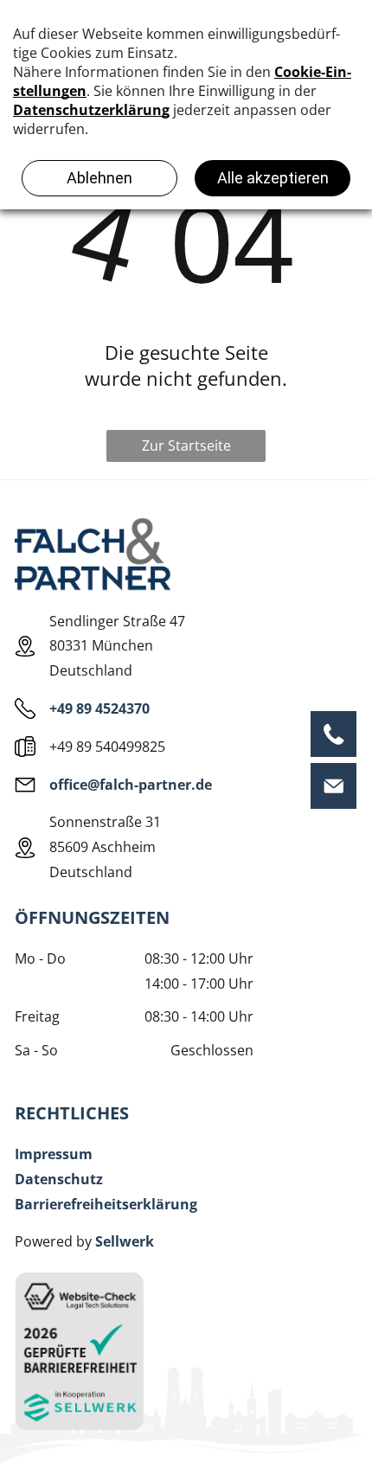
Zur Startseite (186, 445)
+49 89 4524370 (99, 708)
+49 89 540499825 (107, 746)
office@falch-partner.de (130, 784)
